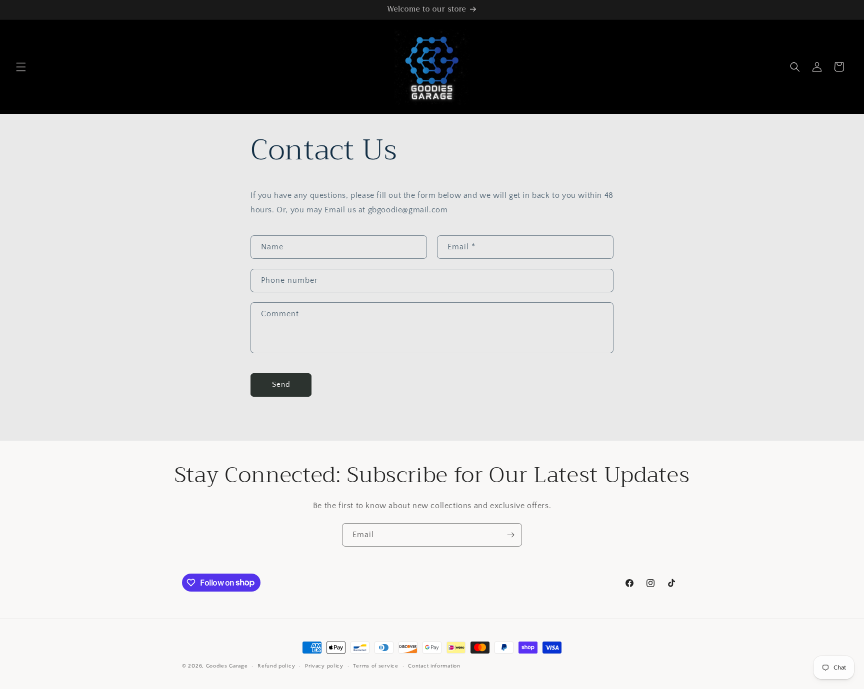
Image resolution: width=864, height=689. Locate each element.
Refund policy (276, 666)
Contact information (434, 666)
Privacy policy (324, 666)
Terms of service (375, 666)
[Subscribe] (511, 535)
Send (281, 384)
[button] (21, 67)
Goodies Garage (227, 666)
